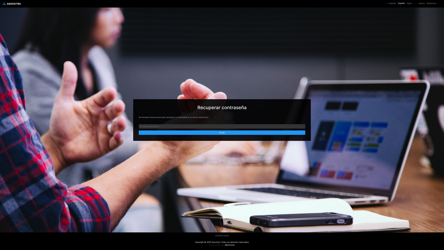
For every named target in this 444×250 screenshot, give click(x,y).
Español (401, 3)
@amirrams (230, 245)
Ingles (409, 3)
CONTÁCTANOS (222, 235)
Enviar (222, 132)
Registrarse (431, 3)
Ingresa (421, 3)
